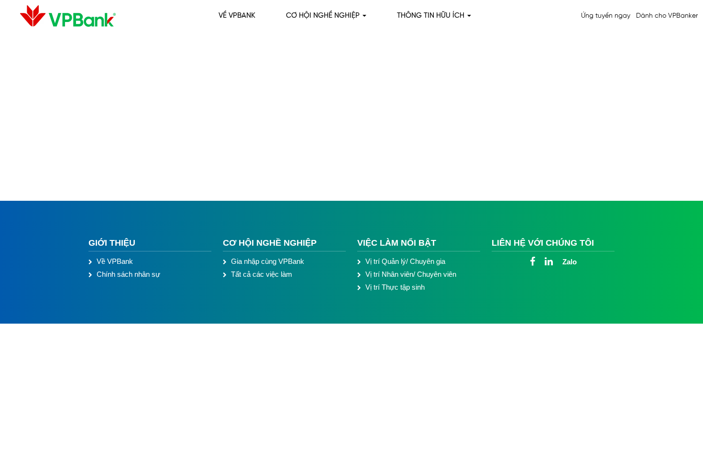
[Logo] (60, 16)
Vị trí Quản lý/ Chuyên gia (405, 261)
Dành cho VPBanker (667, 16)
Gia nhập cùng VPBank (267, 261)
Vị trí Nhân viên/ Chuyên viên (410, 274)
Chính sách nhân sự (128, 274)
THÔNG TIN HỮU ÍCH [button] (431, 16)
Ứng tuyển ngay (605, 16)
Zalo (569, 262)
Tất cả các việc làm (261, 274)
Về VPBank (115, 261)
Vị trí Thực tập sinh (395, 287)
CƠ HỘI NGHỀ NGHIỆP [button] (324, 16)
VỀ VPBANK (237, 16)
